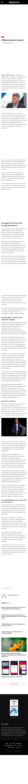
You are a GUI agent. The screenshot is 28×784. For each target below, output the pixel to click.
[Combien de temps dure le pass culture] (14, 668)
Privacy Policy (11, 747)
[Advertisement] (14, 22)
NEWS (13, 743)
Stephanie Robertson (7, 42)
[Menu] (2, 2)
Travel (20, 745)
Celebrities (18, 743)
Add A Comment (14, 684)
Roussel (8, 77)
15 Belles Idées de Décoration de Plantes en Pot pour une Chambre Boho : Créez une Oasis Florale (13, 616)
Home (6, 743)
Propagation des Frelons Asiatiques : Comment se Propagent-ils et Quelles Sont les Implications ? (13, 655)
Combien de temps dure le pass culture (11, 676)
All (2, 36)
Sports (15, 745)
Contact (18, 747)
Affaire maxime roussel (7, 588)
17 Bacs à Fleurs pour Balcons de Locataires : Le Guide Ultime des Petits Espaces (13, 608)
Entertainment (8, 745)
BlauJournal (18, 750)
